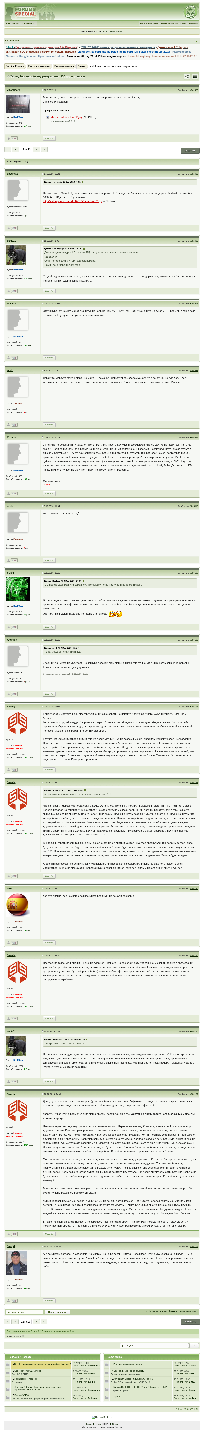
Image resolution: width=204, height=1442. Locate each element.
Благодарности (169, 23)
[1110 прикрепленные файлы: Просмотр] (13, 1364)
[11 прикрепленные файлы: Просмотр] (13, 1387)
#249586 (194, 90)
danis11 (11, 240)
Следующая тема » (188, 1311)
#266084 (194, 304)
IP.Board (97, 1424)
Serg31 (11, 1246)
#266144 (194, 1031)
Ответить (190, 150)
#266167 (194, 1246)
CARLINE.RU (12, 23)
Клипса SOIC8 (21, 1395)
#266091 (194, 437)
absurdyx (12, 173)
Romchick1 (94, 1365)
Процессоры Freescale (25, 1379)
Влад (192, 1382)
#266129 (194, 640)
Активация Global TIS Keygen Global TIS (133, 1379)
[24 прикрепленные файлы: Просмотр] (112, 1379)
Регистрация (116, 31)
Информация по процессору (127, 1364)
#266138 (194, 782)
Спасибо (49, 138)
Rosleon (11, 303)
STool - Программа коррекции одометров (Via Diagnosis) (42, 1364)
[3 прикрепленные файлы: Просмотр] (13, 1379)
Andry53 (12, 639)
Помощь (193, 23)
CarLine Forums (15, 66)
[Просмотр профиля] (18, 103)
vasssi (192, 1365)
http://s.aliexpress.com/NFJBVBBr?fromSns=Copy (72, 201)
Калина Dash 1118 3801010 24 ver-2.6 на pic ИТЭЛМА (140, 1387)
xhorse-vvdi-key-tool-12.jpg (66, 117)
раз (29, 126)
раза (30, 279)
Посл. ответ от (80, 1365)
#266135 (194, 707)
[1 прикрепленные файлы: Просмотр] (13, 1395)
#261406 (194, 174)
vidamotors (13, 90)
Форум (89, 1424)
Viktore (91, 1374)
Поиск (183, 23)
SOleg (10, 572)
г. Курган (116, 1396)
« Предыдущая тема (156, 1311)
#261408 (194, 241)
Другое (82, 66)
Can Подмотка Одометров (27, 1371)
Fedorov (92, 1398)
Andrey (193, 1390)
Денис (91, 1382)
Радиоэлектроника (39, 66)
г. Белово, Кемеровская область (128, 1371)
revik (10, 370)
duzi (9, 888)
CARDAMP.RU (29, 23)
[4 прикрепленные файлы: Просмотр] (13, 1371)
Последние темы (149, 23)
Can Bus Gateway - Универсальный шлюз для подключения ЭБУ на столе (37, 1388)
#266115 (194, 506)
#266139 (194, 888)
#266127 (194, 573)
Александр (94, 1390)
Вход (105, 31)
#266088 (194, 370)
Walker (192, 1398)
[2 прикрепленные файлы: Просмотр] (112, 1387)
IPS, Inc (114, 1424)
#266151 (194, 1094)
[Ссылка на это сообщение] (187, 76)
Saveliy (11, 706)
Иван (192, 1374)
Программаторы (64, 66)
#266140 (194, 955)
